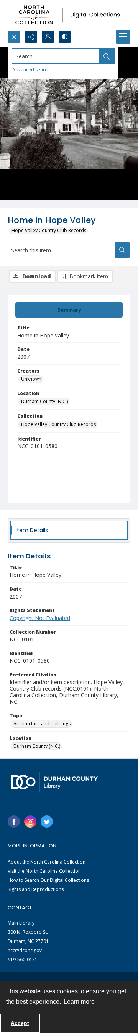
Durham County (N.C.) (44, 401)
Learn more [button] (79, 1001)
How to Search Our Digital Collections (48, 880)
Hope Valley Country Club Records (49, 230)
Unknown (31, 379)
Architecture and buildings (42, 723)
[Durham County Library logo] (54, 782)
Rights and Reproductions (36, 889)
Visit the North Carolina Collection (44, 871)
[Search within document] (122, 250)
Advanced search (31, 69)
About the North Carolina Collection (46, 862)
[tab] (69, 310)
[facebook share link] (14, 821)
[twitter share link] (47, 821)
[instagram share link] (30, 821)
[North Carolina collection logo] (69, 15)
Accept (20, 1023)
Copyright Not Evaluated (40, 617)
